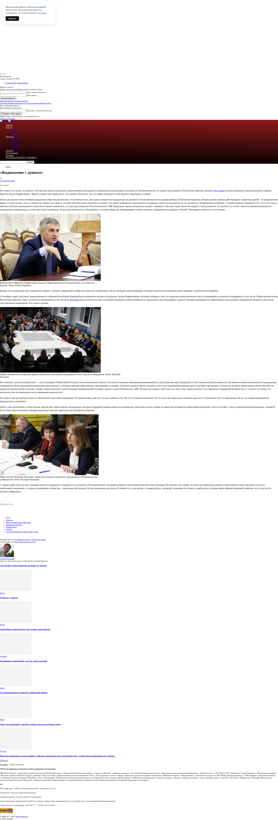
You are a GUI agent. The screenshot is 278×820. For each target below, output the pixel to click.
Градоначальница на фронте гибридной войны (23, 692)
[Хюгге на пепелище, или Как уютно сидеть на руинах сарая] (16, 717)
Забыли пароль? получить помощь (14, 101)
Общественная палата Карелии (18, 522)
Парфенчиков (11, 527)
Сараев (9, 529)
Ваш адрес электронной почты (39, 111)
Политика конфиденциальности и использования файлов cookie (25, 103)
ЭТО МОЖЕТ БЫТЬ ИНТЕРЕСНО (15, 566)
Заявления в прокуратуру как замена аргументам (25, 629)
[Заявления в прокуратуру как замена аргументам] (16, 622)
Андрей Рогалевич (7, 181)
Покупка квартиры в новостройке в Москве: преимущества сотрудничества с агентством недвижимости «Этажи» (57, 756)
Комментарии (17, 139)
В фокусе (9, 520)
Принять (12, 18)
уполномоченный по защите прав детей (22, 532)
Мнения (15, 141)
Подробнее (42, 13)
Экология (9, 151)
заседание (74, 299)
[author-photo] (7, 556)
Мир (13, 134)
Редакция (9, 155)
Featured (3, 656)
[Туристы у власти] (16, 591)
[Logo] (4, 121)
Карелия (15, 130)
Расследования (12, 153)
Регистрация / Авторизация (17, 83)
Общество (10, 137)
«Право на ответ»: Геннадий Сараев (31, 539)
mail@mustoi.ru (22, 816)
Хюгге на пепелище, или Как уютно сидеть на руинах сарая (30, 724)
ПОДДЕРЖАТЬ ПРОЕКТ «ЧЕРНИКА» (21, 157)
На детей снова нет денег (25, 542)
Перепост (15, 146)
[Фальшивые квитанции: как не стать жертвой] (16, 654)
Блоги (14, 144)
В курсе (9, 127)
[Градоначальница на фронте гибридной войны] (16, 686)
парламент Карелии (14, 525)
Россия (14, 132)
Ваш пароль (31, 95)
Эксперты (16, 148)
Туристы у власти (9, 597)
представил (219, 190)
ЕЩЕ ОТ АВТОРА (39, 566)
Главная (9, 125)
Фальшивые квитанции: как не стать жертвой (23, 661)
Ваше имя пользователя (36, 92)
